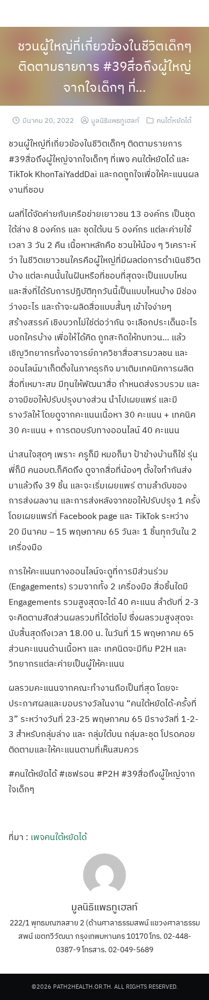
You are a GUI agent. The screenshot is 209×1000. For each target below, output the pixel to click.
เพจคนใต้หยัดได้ (59, 836)
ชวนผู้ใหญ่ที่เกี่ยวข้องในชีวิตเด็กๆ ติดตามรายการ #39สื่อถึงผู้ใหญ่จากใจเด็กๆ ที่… (105, 66)
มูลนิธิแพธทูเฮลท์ (115, 120)
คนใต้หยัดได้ (173, 120)
